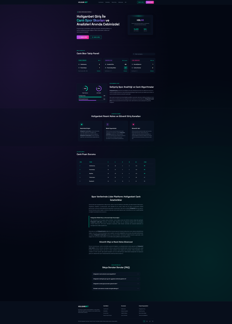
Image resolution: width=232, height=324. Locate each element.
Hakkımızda (120, 2)
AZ (149, 321)
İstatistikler (107, 2)
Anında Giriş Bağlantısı (143, 315)
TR (144, 321)
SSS (125, 2)
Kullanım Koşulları (124, 311)
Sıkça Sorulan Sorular (107, 315)
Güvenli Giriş (105, 313)
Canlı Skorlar (100, 2)
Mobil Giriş (141, 2)
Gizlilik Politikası (124, 313)
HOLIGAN (83, 2)
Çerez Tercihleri (124, 315)
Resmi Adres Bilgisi (142, 313)
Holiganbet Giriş (142, 308)
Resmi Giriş (114, 2)
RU (152, 321)
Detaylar (98, 70)
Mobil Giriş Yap (142, 311)
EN (146, 321)
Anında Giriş (150, 2)
